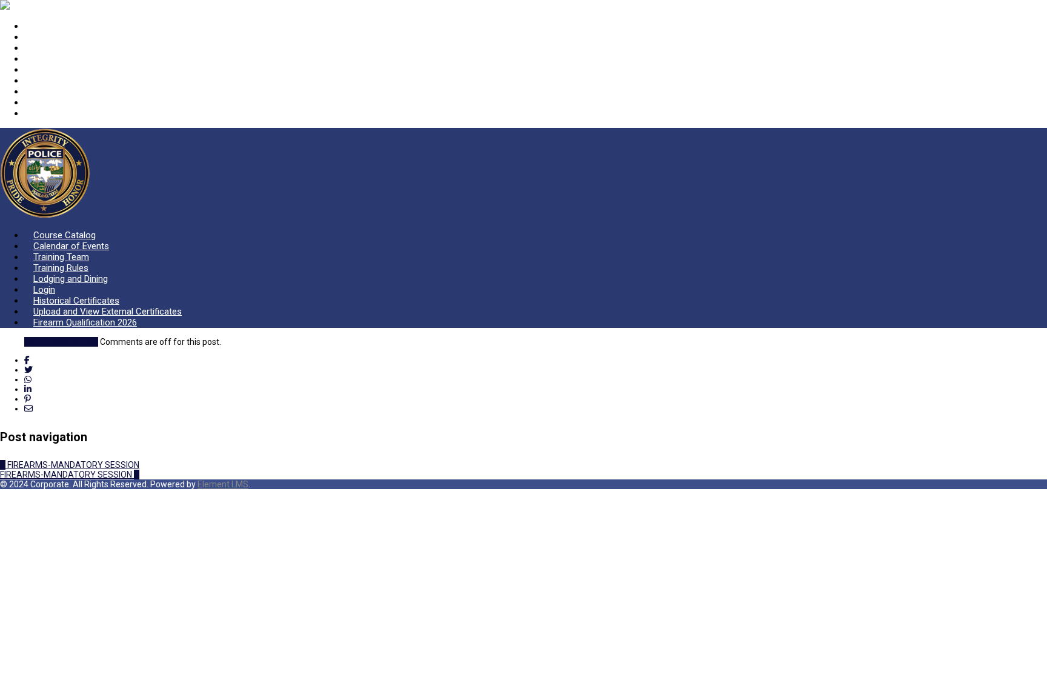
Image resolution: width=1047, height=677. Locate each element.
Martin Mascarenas (61, 342)
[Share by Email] (28, 408)
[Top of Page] (3, 494)
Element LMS (223, 484)
